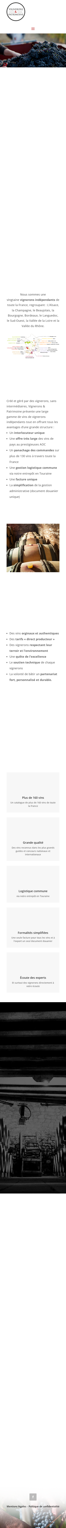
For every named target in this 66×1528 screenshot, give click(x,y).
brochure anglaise (28, 713)
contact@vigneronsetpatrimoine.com (33, 1470)
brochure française (29, 696)
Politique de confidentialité (44, 1506)
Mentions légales (16, 1506)
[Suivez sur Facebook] (33, 1497)
